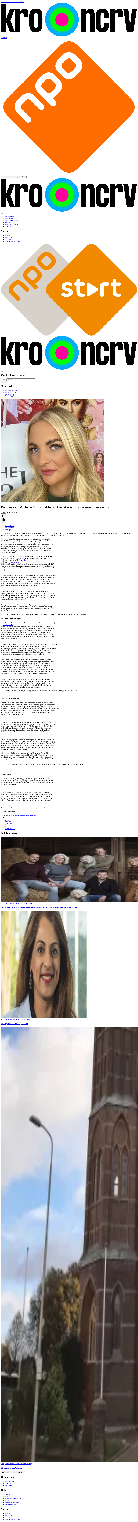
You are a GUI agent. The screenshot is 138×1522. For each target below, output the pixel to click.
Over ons (8, 1483)
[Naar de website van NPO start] (69, 175)
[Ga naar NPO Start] (69, 335)
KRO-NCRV (9, 526)
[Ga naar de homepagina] (69, 36)
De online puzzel (11, 390)
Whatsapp (8, 823)
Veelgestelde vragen (12, 1502)
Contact (7, 1495)
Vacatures (8, 1485)
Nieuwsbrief (9, 396)
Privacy (7, 1500)
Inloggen (17, 177)
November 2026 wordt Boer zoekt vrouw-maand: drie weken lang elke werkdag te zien (39, 907)
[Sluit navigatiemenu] (2, 213)
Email (7, 827)
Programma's (9, 528)
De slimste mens (10, 392)
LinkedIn (8, 825)
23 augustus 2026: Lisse (11, 1468)
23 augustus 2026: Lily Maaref (14, 1024)
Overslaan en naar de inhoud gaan (12, 2)
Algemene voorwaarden (13, 1498)
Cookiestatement (10, 1504)
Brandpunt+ (9, 530)
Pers (6, 1496)
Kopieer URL (10, 829)
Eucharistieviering (16, 1464)
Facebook (8, 821)
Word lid (4, 38)
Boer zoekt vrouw (16, 903)
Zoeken (3, 379)
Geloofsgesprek (15, 1019)
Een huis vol (9, 394)
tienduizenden (14, 562)
